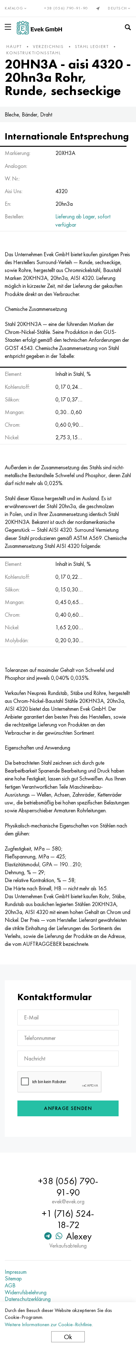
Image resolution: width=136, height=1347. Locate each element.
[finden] (127, 27)
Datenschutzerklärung (28, 1299)
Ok (68, 1336)
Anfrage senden (68, 1108)
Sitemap (13, 1278)
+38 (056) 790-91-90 (66, 8)
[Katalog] (9, 26)
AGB (10, 1285)
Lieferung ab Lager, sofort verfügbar (82, 220)
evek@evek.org (68, 1201)
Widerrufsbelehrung (25, 1292)
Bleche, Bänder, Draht (28, 114)
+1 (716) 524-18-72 (68, 1219)
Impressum (16, 1271)
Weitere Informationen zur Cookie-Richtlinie (48, 1324)
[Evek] (39, 27)
